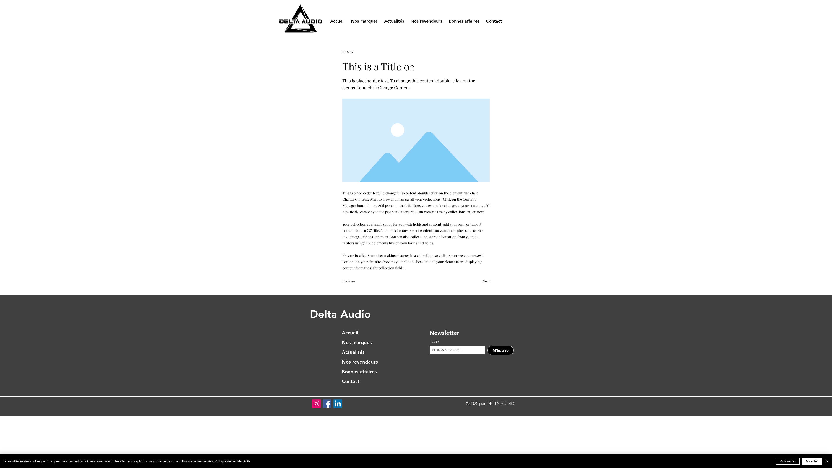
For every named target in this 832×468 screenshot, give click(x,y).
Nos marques (357, 342)
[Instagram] (316, 403)
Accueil (350, 333)
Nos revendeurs (359, 362)
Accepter (812, 461)
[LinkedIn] (337, 403)
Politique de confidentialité (232, 461)
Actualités (353, 352)
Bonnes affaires (359, 372)
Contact (351, 381)
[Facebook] (327, 403)
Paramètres (788, 461)
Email (434, 342)
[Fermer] (826, 461)
